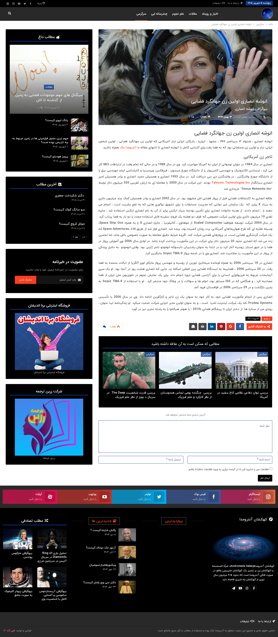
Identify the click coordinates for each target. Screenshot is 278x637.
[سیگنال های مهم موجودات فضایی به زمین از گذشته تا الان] (49, 79)
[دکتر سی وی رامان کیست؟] (127, 587)
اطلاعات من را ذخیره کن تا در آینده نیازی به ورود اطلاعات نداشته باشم (229, 469)
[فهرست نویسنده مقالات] (264, 117)
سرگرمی (141, 13)
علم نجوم (178, 13)
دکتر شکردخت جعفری (70, 196)
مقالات (193, 13)
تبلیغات (216, 3)
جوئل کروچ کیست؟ (72, 224)
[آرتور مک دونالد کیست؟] (127, 552)
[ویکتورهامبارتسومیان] (127, 569)
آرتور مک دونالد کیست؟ (101, 548)
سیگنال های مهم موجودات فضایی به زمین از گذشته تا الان (49, 98)
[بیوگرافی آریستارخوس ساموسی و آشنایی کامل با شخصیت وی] (52, 577)
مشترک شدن (25, 280)
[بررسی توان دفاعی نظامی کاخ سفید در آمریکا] (241, 370)
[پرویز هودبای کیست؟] (79, 161)
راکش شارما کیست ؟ (103, 530)
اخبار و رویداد (210, 13)
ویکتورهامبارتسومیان (102, 565)
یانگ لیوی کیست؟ (56, 120)
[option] (35, 567)
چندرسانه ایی (159, 13)
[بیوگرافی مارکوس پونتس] (17, 539)
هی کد (10, 631)
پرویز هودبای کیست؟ (55, 157)
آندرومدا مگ (128, 148)
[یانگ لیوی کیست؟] (79, 124)
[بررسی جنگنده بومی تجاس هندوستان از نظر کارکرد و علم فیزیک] (185, 370)
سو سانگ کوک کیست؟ (69, 210)
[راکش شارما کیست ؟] (127, 534)
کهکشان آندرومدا (253, 519)
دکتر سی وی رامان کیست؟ (99, 582)
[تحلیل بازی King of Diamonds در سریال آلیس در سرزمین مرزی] (52, 539)
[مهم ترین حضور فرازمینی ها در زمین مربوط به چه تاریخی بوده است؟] (79, 143)
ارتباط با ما (233, 3)
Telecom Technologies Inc (230, 183)
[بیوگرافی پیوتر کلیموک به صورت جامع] (17, 577)
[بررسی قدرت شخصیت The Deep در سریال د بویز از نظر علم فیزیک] (129, 370)
